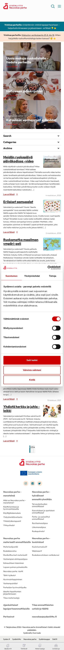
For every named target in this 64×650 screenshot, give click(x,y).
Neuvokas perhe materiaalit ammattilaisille (17, 540)
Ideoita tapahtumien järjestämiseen (12, 592)
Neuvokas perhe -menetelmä (12, 493)
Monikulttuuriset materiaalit (15, 555)
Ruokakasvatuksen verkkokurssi (45, 555)
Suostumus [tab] (12, 276)
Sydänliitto (16, 639)
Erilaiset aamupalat (18, 202)
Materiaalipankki (10, 547)
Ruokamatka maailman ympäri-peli (20, 242)
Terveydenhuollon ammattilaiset (39, 505)
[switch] (56, 328)
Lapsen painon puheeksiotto (15, 567)
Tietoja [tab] (52, 276)
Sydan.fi (6, 639)
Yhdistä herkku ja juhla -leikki (21, 408)
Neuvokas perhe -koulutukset (41, 540)
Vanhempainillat (10, 583)
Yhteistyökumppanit (12, 521)
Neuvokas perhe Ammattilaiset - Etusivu (27, 6)
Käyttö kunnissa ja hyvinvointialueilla (11, 508)
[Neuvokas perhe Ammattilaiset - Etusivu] (32, 462)
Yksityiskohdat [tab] (32, 276)
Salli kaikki (32, 360)
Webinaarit (37, 551)
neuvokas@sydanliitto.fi (44, 616)
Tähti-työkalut (9, 575)
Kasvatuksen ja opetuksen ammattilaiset (43, 511)
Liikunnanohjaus (39, 527)
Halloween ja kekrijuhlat (24, 91)
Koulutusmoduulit (39, 547)
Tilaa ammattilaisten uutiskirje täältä (43, 607)
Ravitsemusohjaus (40, 523)
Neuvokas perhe (30, 639)
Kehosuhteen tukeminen (13, 563)
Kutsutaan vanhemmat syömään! (31, 120)
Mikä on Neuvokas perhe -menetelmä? (14, 501)
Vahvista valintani (32, 370)
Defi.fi (54, 639)
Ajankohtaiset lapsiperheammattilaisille (16, 607)
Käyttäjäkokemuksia (12, 513)
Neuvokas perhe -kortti (13, 571)
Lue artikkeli (12, 66)
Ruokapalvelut (38, 531)
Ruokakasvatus (10, 551)
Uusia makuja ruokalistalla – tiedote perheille (27, 60)
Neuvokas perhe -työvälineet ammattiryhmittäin (42, 495)
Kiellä (32, 379)
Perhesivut (8, 616)
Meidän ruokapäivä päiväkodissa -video (18, 159)
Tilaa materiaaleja (11, 598)
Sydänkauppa (44, 639)
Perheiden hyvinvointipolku (14, 587)
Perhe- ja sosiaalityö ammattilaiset (41, 518)
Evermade (37, 633)
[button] (53, 7)
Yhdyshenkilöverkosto (12, 517)
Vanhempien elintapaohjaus (15, 559)
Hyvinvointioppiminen (12, 579)
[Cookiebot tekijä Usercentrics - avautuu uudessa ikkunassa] (48, 268)
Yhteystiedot (9, 525)
